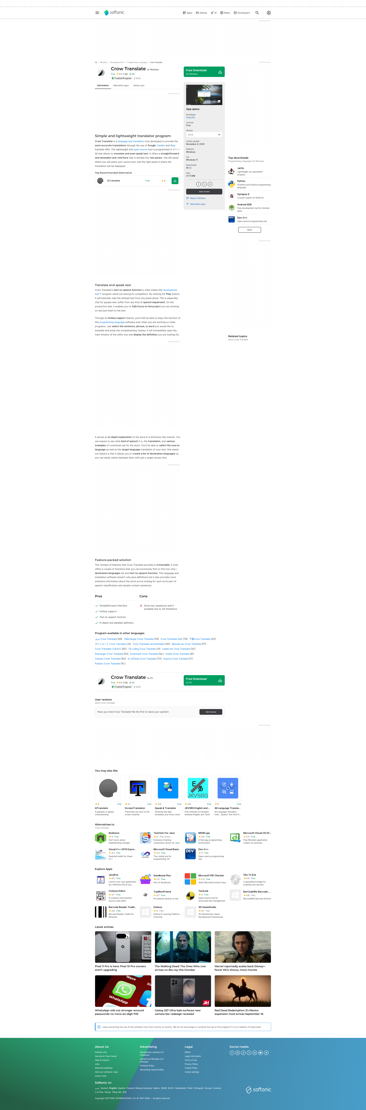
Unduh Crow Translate (177, 653)
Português (198, 1088)
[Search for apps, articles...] (257, 12)
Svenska (217, 1088)
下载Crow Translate (199, 638)
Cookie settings (192, 1072)
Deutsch (104, 1088)
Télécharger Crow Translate (139, 638)
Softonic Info (101, 1052)
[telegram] (266, 1052)
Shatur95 (190, 117)
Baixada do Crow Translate (186, 644)
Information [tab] (103, 85)
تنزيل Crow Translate (106, 638)
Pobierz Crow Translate (107, 663)
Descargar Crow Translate (109, 653)
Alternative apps (197, 204)
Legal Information (193, 1056)
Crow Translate (135, 68)
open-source (140, 149)
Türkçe (107, 1092)
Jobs (97, 1064)
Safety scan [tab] (138, 85)
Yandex (161, 145)
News (227, 12)
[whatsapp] (210, 184)
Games (203, 12)
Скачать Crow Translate (108, 658)
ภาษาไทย (99, 1092)
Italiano (156, 1088)
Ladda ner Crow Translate (176, 648)
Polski (190, 1088)
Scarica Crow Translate (176, 658)
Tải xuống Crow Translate (142, 648)
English (113, 1088)
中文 (125, 1092)
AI (215, 12)
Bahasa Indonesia (143, 1088)
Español (121, 1088)
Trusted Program (122, 78)
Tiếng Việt (116, 1092)
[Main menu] (97, 12)
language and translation (131, 141)
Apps (189, 12)
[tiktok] (243, 1052)
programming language (112, 322)
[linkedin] (254, 1052)
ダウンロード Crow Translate (110, 644)
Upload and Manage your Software (152, 1060)
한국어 (171, 1088)
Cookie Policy (191, 1068)
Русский (208, 1088)
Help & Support (102, 1060)
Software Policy (147, 1065)
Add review (204, 191)
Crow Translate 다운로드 (108, 648)
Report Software (197, 198)
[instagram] (237, 1052)
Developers (243, 12)
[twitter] (204, 184)
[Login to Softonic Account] (268, 12)
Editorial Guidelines (104, 1068)
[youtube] (260, 1052)
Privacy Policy (191, 1064)
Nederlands (180, 1088)
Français (130, 1088)
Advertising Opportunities (152, 1069)
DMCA (188, 1052)
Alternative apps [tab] (121, 85)
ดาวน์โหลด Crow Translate (142, 658)
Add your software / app (106, 1072)
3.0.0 (190, 134)
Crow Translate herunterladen (149, 644)
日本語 (164, 1088)
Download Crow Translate (144, 653)
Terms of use (191, 1060)
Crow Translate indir (171, 638)
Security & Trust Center (106, 1056)
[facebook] (198, 184)
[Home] (96, 62)
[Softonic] (114, 12)
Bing (172, 145)
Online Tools (100, 1076)
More (249, 230)
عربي (97, 1088)
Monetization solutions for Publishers (152, 1053)
